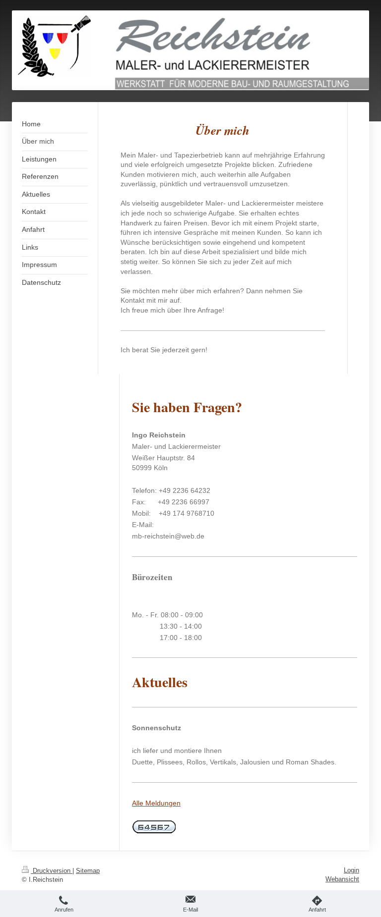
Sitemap (88, 870)
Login (351, 870)
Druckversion (51, 870)
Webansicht (342, 879)
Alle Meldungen (156, 803)
